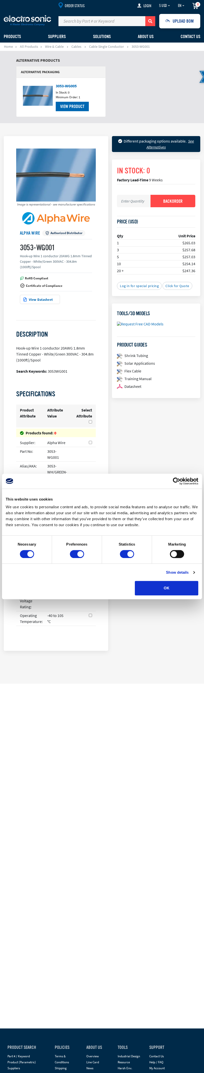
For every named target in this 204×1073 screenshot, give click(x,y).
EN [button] (179, 5)
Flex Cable (132, 370)
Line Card (92, 1062)
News (89, 1068)
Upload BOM (183, 21)
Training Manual (138, 378)
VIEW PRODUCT (72, 106)
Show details (177, 572)
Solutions (102, 36)
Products (12, 36)
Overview (92, 1056)
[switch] (77, 554)
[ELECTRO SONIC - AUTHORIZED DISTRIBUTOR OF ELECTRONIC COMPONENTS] (27, 20)
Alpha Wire (30, 233)
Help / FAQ (156, 1062)
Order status (74, 6)
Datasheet (132, 386)
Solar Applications (139, 363)
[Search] (150, 21)
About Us (145, 36)
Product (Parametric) (21, 1062)
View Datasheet (41, 299)
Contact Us (190, 36)
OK (166, 588)
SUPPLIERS (57, 36)
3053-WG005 (66, 85)
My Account (157, 1068)
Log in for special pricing (139, 286)
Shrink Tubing (136, 355)
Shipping (61, 1068)
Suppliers (13, 1068)
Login (147, 6)
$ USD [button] (163, 5)
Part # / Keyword (18, 1056)
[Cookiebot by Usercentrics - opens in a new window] (176, 481)
